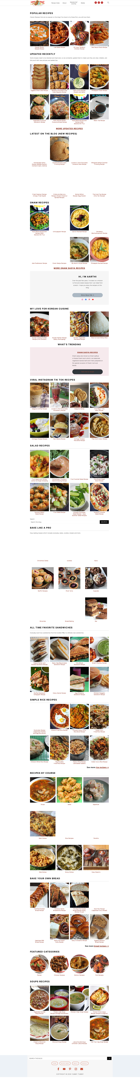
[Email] (81, 1069)
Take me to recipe (87, 372)
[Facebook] (58, 1069)
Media (83, 3)
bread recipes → (101, 946)
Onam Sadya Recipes (87, 352)
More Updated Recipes (69, 128)
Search (32, 519)
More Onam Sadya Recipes (69, 268)
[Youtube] (64, 1069)
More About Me (86, 295)
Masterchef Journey (73, 3)
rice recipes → (102, 767)
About (64, 3)
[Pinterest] (70, 1069)
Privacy (84, 1063)
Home (54, 1063)
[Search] (109, 1058)
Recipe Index (55, 3)
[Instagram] (76, 1069)
